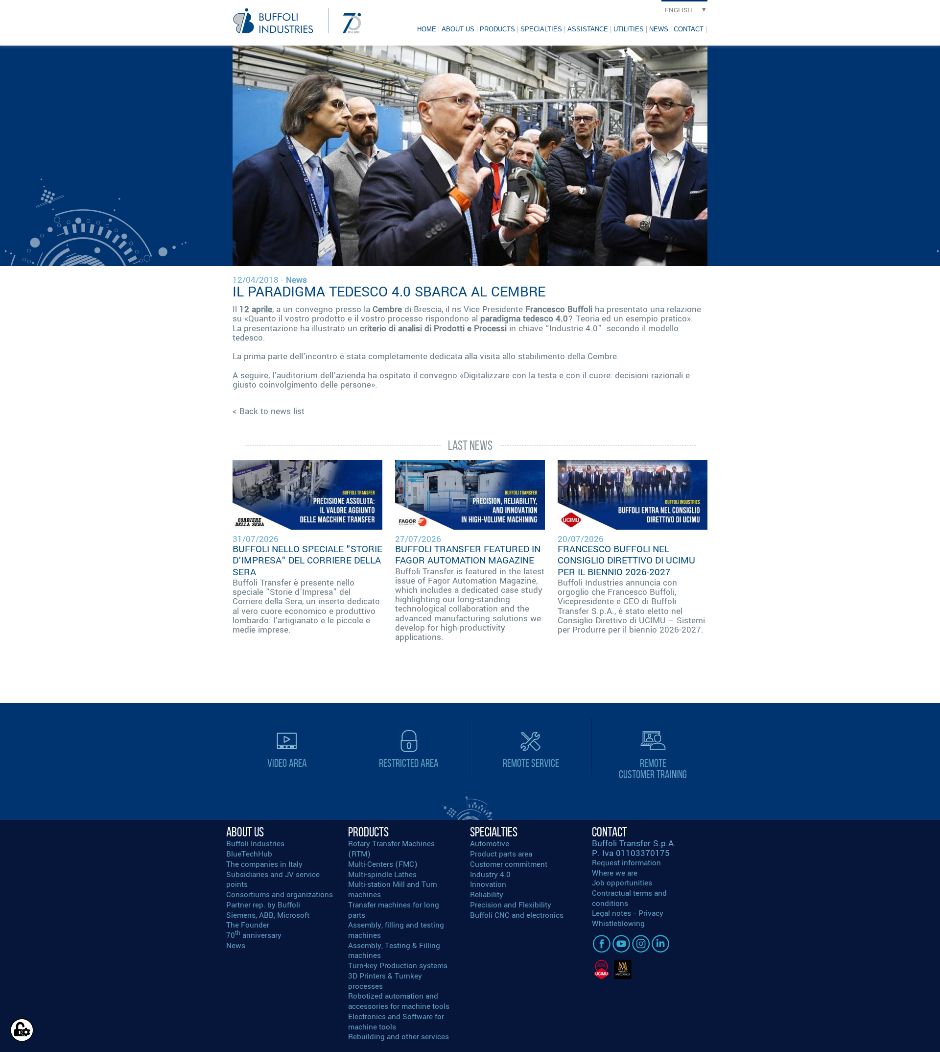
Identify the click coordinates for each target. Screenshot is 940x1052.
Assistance (587, 29)
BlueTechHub (249, 854)
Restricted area (409, 763)
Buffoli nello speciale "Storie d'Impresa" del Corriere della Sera (307, 560)
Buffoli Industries (255, 843)
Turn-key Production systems (397, 965)
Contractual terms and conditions (629, 898)
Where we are (614, 873)
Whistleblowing (618, 923)
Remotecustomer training (653, 769)
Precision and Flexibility (510, 905)
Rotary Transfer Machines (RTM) (391, 848)
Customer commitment (508, 864)
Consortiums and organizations (279, 894)
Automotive (489, 843)
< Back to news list (269, 411)
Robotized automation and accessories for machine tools (398, 1001)
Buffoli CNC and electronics (517, 915)
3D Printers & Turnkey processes (385, 981)
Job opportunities (622, 883)
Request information (626, 862)
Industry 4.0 (490, 874)
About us (458, 29)
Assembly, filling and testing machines (396, 930)
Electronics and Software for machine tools (396, 1021)
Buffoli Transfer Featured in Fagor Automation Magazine (467, 554)
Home (426, 29)
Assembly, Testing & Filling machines (394, 950)
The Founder (247, 925)
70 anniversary (254, 935)
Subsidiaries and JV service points (273, 879)
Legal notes (611, 913)
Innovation (488, 884)
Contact (689, 29)
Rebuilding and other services (398, 1036)
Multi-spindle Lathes (382, 874)
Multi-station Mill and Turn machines (392, 889)
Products (497, 29)
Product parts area (501, 854)
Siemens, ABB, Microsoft (267, 915)
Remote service (531, 763)
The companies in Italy (264, 864)
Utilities (628, 29)
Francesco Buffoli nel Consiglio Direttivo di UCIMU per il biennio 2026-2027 (626, 560)
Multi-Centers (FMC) (383, 864)
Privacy (650, 913)
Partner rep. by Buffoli (263, 905)
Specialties (541, 29)
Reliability (486, 894)
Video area (287, 763)
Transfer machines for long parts (393, 910)
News (658, 29)
